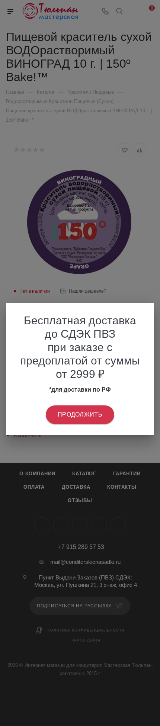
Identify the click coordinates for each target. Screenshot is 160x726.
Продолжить (80, 414)
